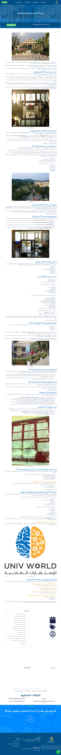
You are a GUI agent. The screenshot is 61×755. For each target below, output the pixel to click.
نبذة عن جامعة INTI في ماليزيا (20, 614)
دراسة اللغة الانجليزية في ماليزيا (49, 143)
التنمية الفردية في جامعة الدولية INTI (18, 630)
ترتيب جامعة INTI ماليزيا (21, 634)
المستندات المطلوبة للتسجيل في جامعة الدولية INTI (16, 636)
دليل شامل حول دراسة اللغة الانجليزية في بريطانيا (16, 698)
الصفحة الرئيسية (43, 2)
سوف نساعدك (22, 644)
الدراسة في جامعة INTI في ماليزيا (19, 620)
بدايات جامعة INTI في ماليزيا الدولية (19, 616)
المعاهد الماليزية (27, 2)
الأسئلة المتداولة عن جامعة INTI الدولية (18, 640)
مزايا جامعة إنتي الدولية (21, 632)
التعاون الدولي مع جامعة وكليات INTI (19, 626)
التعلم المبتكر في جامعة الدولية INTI (18, 628)
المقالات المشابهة (22, 642)
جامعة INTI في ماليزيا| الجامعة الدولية (30, 13)
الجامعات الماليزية (36, 2)
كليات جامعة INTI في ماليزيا (20, 624)
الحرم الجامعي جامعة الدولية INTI (19, 618)
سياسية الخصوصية (15, 746)
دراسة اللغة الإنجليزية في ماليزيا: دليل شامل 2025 (16, 701)
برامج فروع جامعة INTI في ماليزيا (19, 622)
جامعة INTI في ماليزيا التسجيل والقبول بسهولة (17, 638)
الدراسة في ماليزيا (19, 2)
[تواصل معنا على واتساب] (58, 752)
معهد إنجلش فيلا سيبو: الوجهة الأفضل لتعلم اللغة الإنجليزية (44, 701)
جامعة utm (44, 698)
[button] (7, 610)
